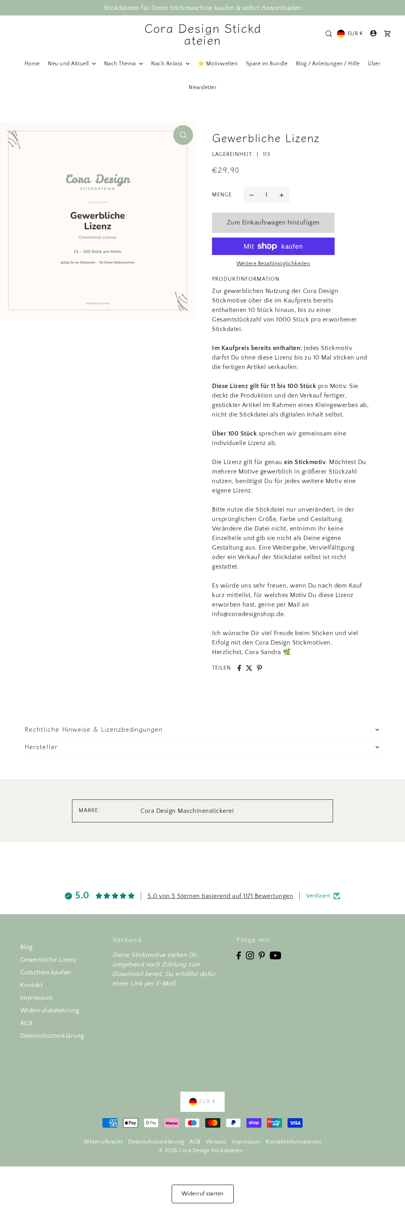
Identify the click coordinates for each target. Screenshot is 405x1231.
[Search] (329, 33)
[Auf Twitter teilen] (249, 668)
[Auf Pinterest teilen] (259, 668)
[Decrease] (251, 194)
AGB (26, 1023)
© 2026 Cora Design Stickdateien (201, 1150)
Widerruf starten (203, 1194)
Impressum (36, 997)
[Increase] (281, 194)
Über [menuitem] (374, 64)
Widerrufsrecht (103, 1142)
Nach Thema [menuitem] (121, 64)
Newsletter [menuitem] (202, 87)
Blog (26, 947)
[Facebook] (239, 955)
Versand (216, 1142)
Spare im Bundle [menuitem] (267, 64)
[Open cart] (387, 33)
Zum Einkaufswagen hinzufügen (273, 222)
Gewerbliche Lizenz (48, 959)
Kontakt (31, 985)
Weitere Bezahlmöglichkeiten (273, 264)
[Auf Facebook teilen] (239, 668)
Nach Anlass (167, 64)
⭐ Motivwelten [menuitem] (218, 64)
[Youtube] (275, 955)
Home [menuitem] (32, 64)
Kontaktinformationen (294, 1142)
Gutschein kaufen (45, 972)
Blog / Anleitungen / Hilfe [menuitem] (328, 64)
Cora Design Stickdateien (202, 34)
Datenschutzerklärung (52, 1035)
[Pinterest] (262, 955)
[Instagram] (250, 955)
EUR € (355, 33)
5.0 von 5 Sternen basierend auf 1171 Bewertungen (220, 896)
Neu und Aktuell (69, 64)
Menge (222, 195)
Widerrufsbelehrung (49, 1010)
